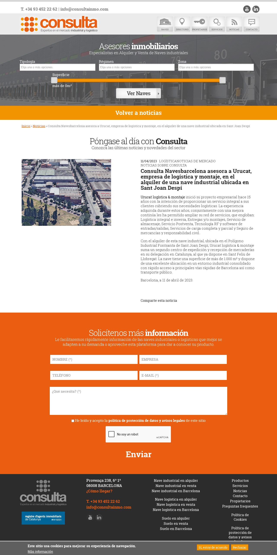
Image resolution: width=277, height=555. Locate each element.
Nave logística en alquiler (176, 499)
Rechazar (239, 547)
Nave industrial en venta (176, 485)
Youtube (247, 9)
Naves (165, 24)
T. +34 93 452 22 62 (39, 9)
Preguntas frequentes (240, 506)
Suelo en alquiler (176, 518)
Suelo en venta (176, 523)
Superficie (60, 75)
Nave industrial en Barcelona (176, 491)
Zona (182, 61)
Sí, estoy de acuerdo (213, 547)
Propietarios (199, 24)
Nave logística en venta (176, 504)
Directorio (182, 24)
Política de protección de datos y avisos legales (240, 535)
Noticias (234, 24)
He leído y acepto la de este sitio (140, 420)
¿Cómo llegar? (99, 491)
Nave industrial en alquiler (176, 480)
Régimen (106, 61)
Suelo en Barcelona (176, 528)
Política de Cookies (240, 517)
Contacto (251, 24)
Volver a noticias (138, 113)
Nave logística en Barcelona (176, 509)
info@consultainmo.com (84, 9)
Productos (240, 480)
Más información (40, 551)
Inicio (26, 126)
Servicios (217, 24)
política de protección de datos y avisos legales (146, 420)
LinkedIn (256, 9)
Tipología (27, 61)
